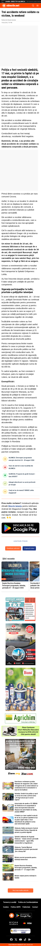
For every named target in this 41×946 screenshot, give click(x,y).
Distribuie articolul (13, 548)
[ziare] (14, 773)
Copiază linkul (29, 548)
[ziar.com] (27, 773)
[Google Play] (29, 939)
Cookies (6, 907)
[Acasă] (4, 5)
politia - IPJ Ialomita (23, 541)
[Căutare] (33, 6)
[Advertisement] (20, 46)
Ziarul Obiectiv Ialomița (15, 1)
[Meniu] (38, 6)
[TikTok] (25, 939)
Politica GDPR (15, 907)
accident (15, 541)
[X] (16, 939)
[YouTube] (20, 939)
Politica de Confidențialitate (28, 902)
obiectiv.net (12, 5)
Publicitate (26, 907)
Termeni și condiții (9, 902)
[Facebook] (11, 939)
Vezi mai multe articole (20, 890)
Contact (35, 907)
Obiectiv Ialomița (15, 506)
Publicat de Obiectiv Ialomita (8, 20)
